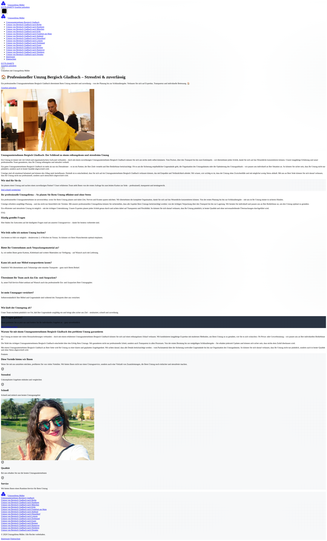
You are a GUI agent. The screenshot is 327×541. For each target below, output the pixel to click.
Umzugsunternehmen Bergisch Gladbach (22, 22)
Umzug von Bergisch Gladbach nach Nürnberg (25, 52)
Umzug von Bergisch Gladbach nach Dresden (24, 54)
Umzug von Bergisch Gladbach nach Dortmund (25, 43)
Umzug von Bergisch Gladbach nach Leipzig (24, 41)
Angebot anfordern (22, 7)
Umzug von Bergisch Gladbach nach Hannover (25, 50)
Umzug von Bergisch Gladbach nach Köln (23, 31)
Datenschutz (11, 59)
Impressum (10, 57)
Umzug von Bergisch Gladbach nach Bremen (24, 47)
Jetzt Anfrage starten (9, 327)
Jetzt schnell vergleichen (11, 190)
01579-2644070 (7, 7)
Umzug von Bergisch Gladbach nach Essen (23, 45)
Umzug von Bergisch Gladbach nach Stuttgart (24, 36)
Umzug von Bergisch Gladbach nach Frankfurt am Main (29, 34)
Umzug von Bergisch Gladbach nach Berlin (24, 24)
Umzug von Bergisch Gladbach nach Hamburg (25, 27)
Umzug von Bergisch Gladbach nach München (25, 29)
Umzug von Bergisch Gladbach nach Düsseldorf (25, 38)
